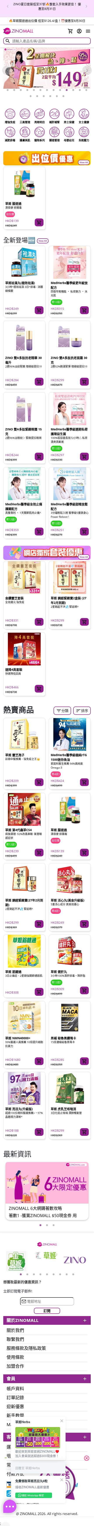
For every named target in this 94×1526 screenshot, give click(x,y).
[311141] (39, 531)
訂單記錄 (15, 1398)
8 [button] (53, 90)
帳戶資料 (15, 1389)
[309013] (84, 457)
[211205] (39, 992)
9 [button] (60, 90)
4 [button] (27, 90)
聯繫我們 (15, 1339)
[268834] (84, 924)
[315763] (39, 457)
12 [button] (80, 90)
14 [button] (30, 96)
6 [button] (40, 90)
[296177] (84, 782)
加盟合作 (15, 1366)
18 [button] (57, 96)
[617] (84, 1061)
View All (84, 162)
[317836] (39, 622)
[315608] (84, 310)
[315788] (84, 382)
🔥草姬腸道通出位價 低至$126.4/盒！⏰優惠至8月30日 (47, 21)
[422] (39, 853)
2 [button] (14, 90)
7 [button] (47, 90)
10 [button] (66, 90)
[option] (47, 6)
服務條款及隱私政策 (26, 1348)
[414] (39, 782)
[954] (39, 1132)
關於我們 (15, 1330)
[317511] (39, 310)
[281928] (84, 1132)
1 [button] (7, 90)
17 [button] (50, 96)
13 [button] (86, 90)
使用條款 (15, 1357)
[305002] (84, 622)
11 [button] (73, 90)
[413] (39, 924)
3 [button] (21, 90)
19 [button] (63, 96)
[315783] (39, 382)
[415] (39, 222)
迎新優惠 (15, 1407)
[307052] (84, 531)
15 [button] (37, 96)
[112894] (84, 990)
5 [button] (34, 90)
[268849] (39, 1061)
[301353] (39, 689)
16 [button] (44, 96)
